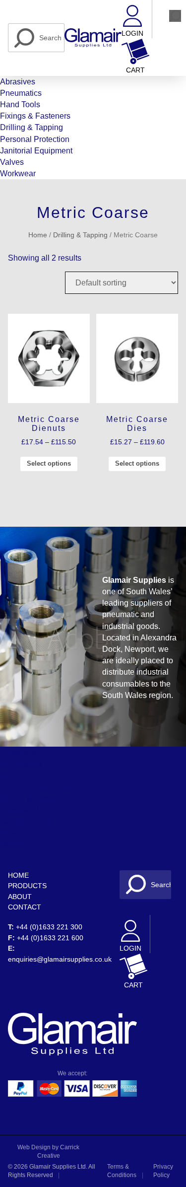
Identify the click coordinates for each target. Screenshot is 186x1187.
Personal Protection (34, 139)
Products (27, 886)
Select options (49, 463)
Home (37, 235)
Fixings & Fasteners (35, 116)
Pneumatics (21, 93)
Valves (12, 162)
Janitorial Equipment (36, 150)
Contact (24, 907)
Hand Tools (20, 104)
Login (132, 33)
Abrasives (17, 81)
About (20, 897)
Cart (135, 70)
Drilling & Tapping (31, 127)
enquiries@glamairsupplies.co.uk (60, 959)
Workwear (18, 173)
